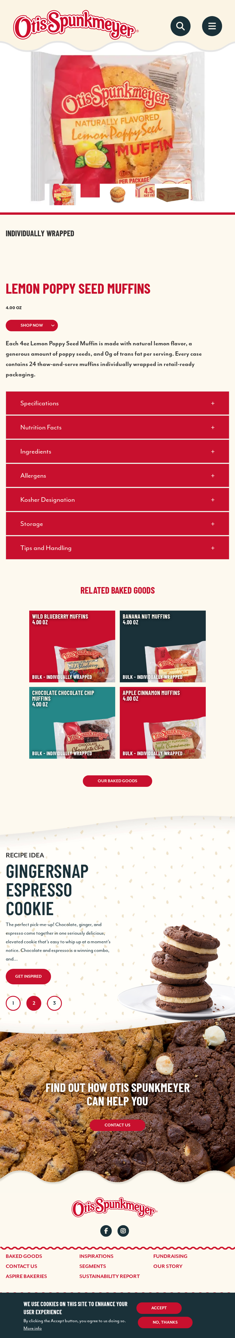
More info (32, 1328)
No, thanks (165, 1322)
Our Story (168, 1266)
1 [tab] (13, 1003)
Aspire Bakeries (26, 1276)
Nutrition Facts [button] (41, 427)
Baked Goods (24, 1256)
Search (181, 26)
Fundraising (170, 1256)
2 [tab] (34, 1003)
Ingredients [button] (35, 451)
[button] (117, 325)
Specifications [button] (39, 403)
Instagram (123, 1231)
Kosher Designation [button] (47, 499)
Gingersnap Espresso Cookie (47, 889)
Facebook (106, 1231)
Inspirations (96, 1256)
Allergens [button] (33, 475)
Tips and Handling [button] (46, 547)
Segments (92, 1266)
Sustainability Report (109, 1276)
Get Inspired (28, 976)
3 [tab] (54, 1003)
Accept (159, 1308)
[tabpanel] (117, 905)
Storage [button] (31, 523)
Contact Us (117, 1125)
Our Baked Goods (117, 781)
